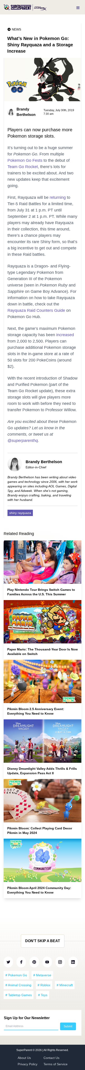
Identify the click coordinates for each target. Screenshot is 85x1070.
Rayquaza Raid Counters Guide (36, 310)
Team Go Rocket (22, 166)
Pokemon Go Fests (24, 160)
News (16, 29)
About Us (24, 1058)
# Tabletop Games (18, 995)
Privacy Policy (27, 1064)
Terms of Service (56, 1064)
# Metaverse (42, 975)
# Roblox (44, 985)
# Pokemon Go (16, 975)
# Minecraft (65, 985)
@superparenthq (22, 440)
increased (65, 335)
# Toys (42, 995)
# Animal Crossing (18, 985)
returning (58, 197)
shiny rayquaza (20, 513)
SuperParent (24, 1050)
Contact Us (51, 1058)
